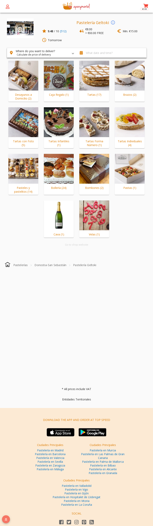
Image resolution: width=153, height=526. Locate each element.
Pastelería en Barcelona (50, 454)
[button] (42, 53)
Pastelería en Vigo (76, 489)
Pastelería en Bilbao (103, 465)
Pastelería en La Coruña (76, 504)
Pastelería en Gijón (76, 493)
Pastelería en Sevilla (50, 462)
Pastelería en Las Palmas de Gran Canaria (103, 456)
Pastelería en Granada (103, 473)
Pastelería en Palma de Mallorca (103, 462)
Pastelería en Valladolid (76, 486)
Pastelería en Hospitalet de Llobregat (76, 497)
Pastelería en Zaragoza (50, 465)
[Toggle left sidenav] (8, 6)
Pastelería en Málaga (50, 469)
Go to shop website (76, 244)
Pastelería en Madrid (50, 450)
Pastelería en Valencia (50, 458)
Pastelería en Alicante (103, 469)
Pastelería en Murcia (103, 450)
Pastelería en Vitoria (76, 501)
